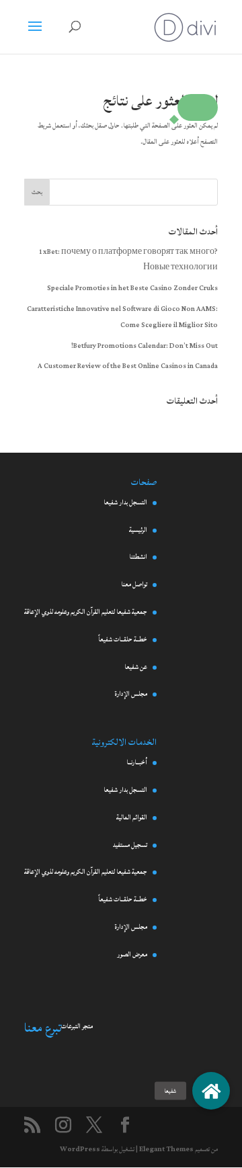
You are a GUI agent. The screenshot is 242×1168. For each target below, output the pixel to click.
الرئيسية (138, 530)
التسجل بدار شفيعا (125, 502)
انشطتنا (138, 557)
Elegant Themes (166, 1149)
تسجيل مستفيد (130, 845)
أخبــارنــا (136, 762)
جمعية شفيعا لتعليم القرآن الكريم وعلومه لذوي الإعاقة (85, 612)
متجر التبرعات (77, 1026)
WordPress (80, 1149)
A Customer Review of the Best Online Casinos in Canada (128, 366)
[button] (197, 107)
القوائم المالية (131, 817)
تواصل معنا (134, 584)
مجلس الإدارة (130, 694)
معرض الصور (132, 954)
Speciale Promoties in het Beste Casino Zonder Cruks (132, 288)
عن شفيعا (135, 667)
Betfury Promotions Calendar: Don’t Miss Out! (144, 346)
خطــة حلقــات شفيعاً (122, 639)
